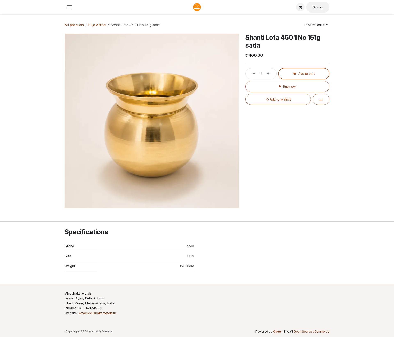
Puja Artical (97, 25)
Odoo (277, 331)
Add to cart (306, 74)
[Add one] (270, 73)
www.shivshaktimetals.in (97, 313)
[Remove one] (251, 73)
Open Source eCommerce (311, 331)
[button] (315, 24)
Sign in (318, 7)
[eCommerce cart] (300, 7)
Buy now (289, 87)
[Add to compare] (321, 99)
